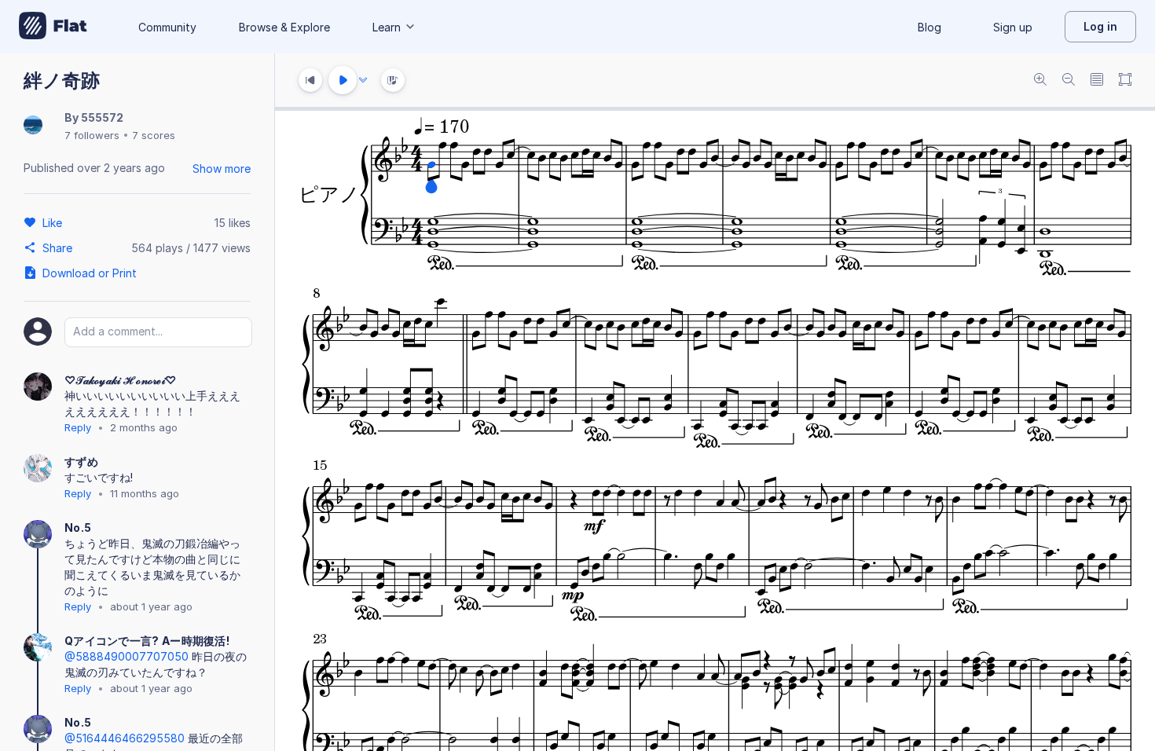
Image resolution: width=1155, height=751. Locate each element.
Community (167, 27)
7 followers (91, 135)
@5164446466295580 (124, 738)
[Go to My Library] (53, 27)
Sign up (1012, 27)
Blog (929, 27)
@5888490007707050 (126, 656)
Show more (221, 168)
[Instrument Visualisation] (393, 80)
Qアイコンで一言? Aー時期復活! (146, 640)
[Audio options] (363, 80)
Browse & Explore (284, 27)
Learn (386, 27)
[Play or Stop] (342, 80)
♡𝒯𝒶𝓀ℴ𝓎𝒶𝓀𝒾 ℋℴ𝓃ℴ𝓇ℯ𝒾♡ (120, 379)
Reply (77, 427)
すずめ (81, 461)
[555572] (33, 126)
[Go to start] (310, 80)
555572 (102, 117)
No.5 (77, 527)
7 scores (153, 135)
